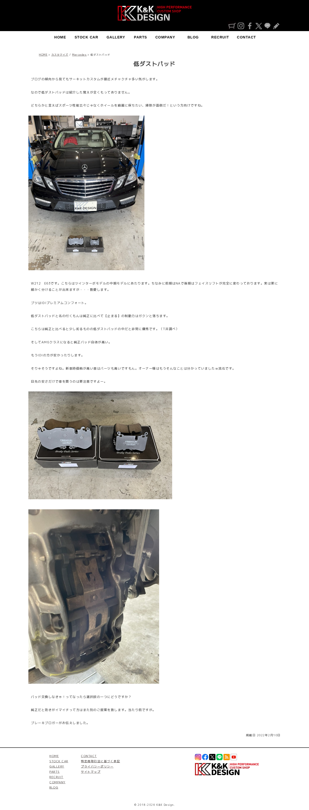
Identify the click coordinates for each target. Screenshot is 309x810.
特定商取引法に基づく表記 (100, 761)
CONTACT (246, 37)
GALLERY (116, 37)
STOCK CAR (86, 37)
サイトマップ (90, 772)
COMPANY (165, 37)
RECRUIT (220, 37)
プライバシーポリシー (97, 766)
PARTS (140, 37)
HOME (60, 37)
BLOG (193, 37)
